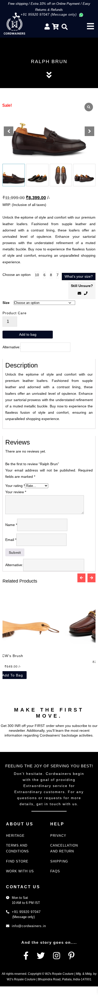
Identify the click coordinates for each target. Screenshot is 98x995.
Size (6, 303)
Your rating (15, 486)
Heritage (15, 835)
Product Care (15, 313)
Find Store (17, 861)
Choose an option (17, 275)
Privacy (58, 835)
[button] (89, 131)
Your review (15, 492)
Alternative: (11, 347)
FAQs (55, 871)
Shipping (59, 861)
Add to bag (27, 334)
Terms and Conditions (17, 848)
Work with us (20, 871)
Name (11, 525)
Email (10, 540)
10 (37, 275)
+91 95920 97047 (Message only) (49, 14)
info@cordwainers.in (29, 926)
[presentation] (81, 577)
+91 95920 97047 (26, 912)
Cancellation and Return (64, 848)
